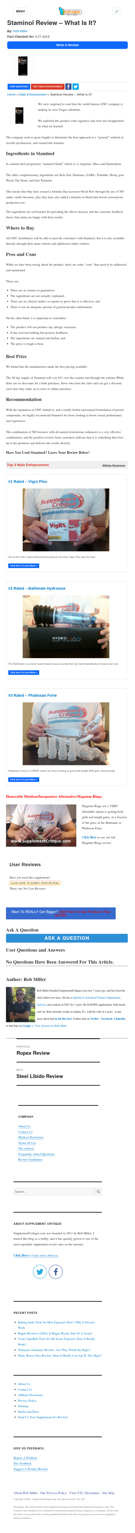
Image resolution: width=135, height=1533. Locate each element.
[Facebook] (68, 86)
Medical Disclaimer (30, 1137)
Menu (20, 11)
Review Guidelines (30, 1159)
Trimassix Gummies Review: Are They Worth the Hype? (54, 1350)
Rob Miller (20, 31)
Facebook (107, 1019)
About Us (24, 1126)
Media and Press (28, 1411)
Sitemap (23, 1406)
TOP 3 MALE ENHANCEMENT (48, 86)
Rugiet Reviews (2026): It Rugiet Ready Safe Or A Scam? (55, 1333)
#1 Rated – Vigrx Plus (27, 481)
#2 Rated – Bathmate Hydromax (37, 588)
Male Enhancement (32, 94)
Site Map (108, 1492)
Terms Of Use (27, 1143)
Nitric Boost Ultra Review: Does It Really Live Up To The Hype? (60, 1355)
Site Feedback (22, 1463)
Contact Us (25, 1132)
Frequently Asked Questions (36, 1154)
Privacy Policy (27, 1400)
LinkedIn (119, 1019)
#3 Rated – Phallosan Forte (32, 695)
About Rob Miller (26, 1492)
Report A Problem (25, 1458)
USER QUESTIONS (18, 86)
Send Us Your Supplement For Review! (43, 1417)
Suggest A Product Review (31, 1469)
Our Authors (26, 1148)
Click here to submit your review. (35, 883)
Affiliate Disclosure (30, 1395)
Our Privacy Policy (53, 1492)
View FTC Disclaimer (84, 1492)
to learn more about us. (36, 1255)
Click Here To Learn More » (23, 566)
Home (11, 94)
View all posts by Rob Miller (50, 1025)
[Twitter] (75, 86)
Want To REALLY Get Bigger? (60, 913)
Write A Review (67, 45)
